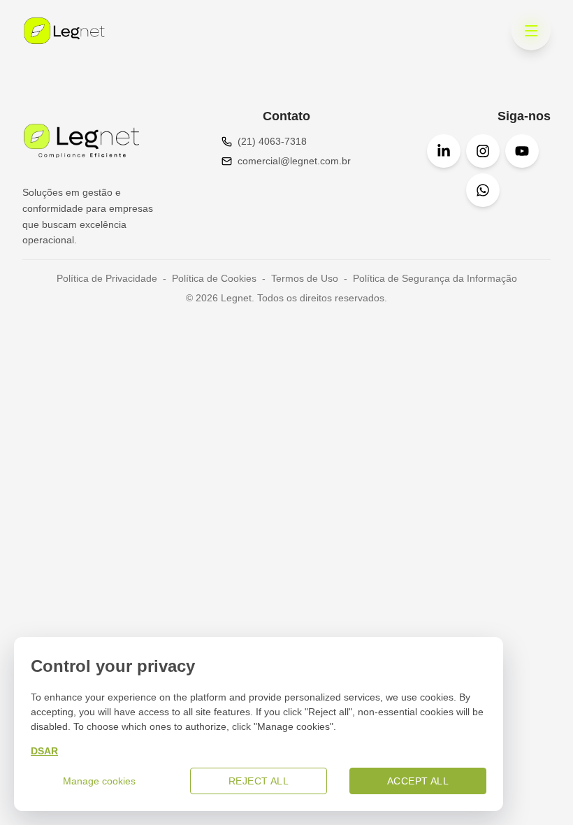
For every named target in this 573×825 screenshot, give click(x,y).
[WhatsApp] (483, 190)
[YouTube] (522, 151)
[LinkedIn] (443, 151)
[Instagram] (483, 151)
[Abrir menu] (531, 30)
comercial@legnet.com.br (294, 160)
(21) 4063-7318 (272, 141)
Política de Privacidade (107, 278)
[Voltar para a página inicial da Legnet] (64, 31)
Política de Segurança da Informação (435, 278)
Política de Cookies (214, 278)
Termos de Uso (304, 278)
